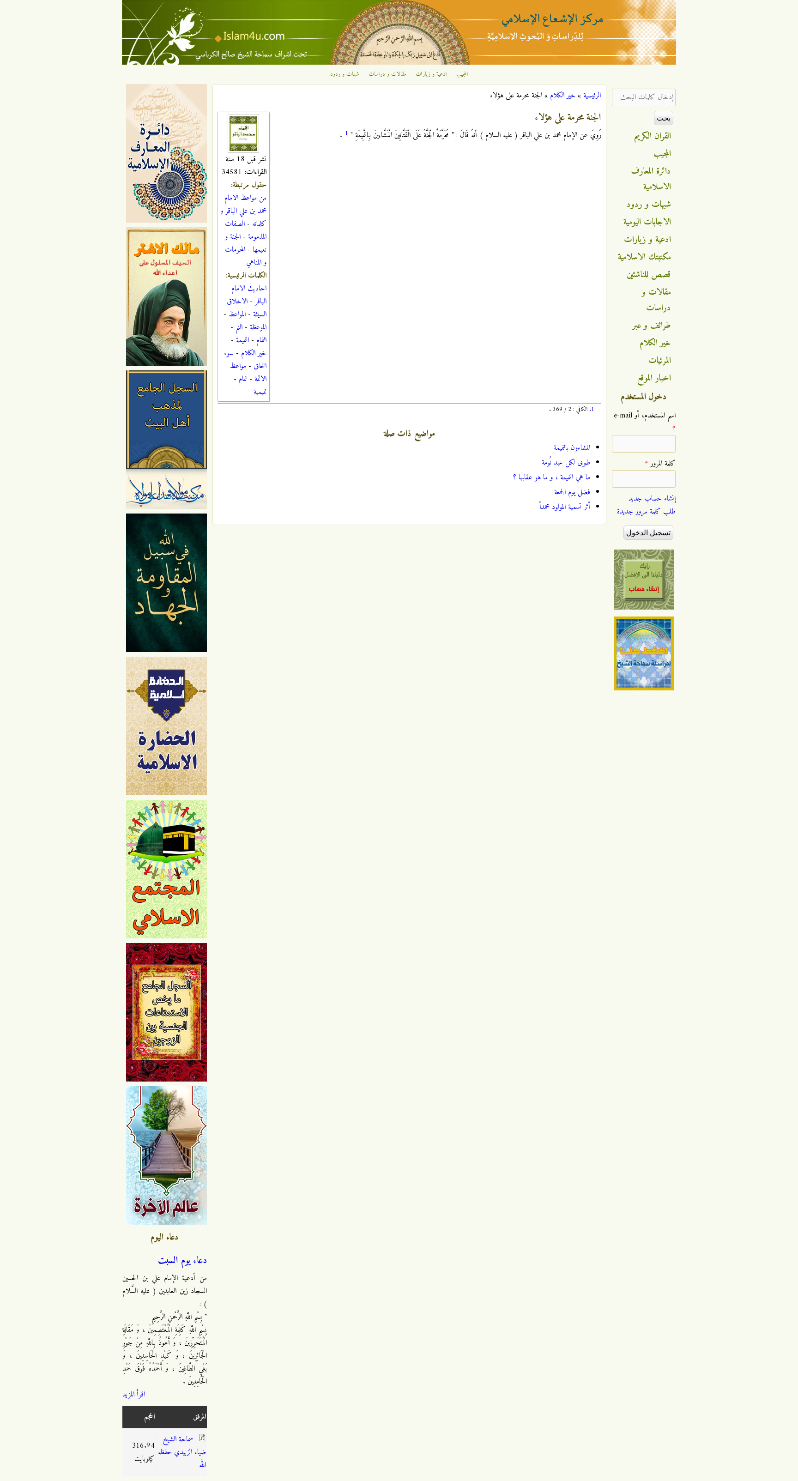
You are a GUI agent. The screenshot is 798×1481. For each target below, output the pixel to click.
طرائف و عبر (652, 325)
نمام (243, 379)
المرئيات (659, 361)
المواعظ (237, 314)
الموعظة (258, 327)
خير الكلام (562, 95)
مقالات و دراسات (387, 74)
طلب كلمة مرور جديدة (646, 511)
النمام (261, 340)
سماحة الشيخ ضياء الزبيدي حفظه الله (182, 1452)
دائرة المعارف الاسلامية (651, 179)
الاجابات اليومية (647, 222)
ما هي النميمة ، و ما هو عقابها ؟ (551, 477)
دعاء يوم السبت (182, 1260)
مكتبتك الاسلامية (644, 257)
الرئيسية (592, 95)
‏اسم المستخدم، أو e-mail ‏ (645, 422)
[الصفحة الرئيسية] (399, 62)
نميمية (260, 392)
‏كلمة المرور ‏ (660, 463)
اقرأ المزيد (133, 1394)
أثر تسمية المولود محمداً (564, 507)
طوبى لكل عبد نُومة (566, 462)
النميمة (242, 340)
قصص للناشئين (649, 275)
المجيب (462, 74)
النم (239, 327)
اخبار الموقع (654, 378)
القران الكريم (653, 136)
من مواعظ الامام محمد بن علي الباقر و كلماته (243, 211)
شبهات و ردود (344, 74)
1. (591, 409)
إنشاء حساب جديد (652, 498)
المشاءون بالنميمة (572, 447)
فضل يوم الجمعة (572, 492)
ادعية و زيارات (431, 74)
